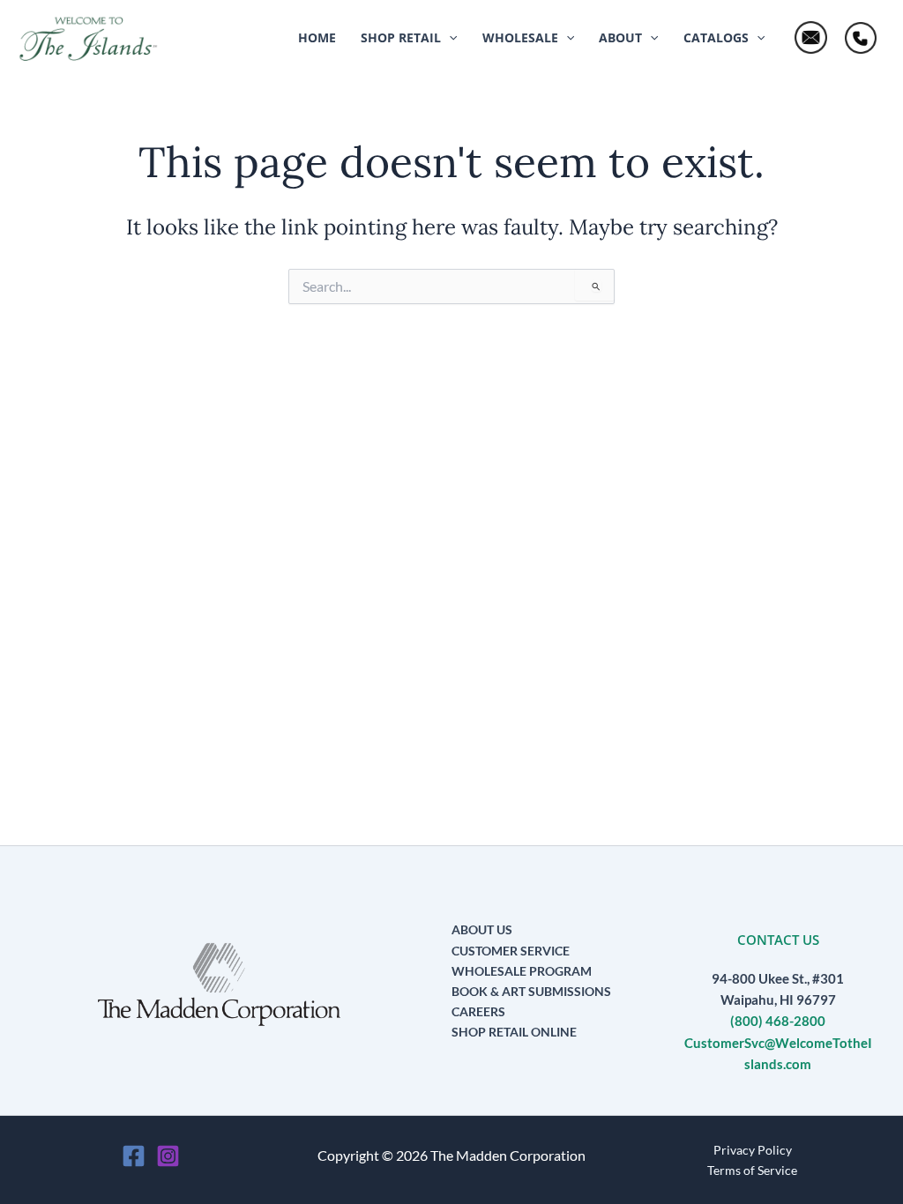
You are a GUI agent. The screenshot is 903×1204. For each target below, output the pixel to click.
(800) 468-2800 (777, 1021)
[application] (449, 38)
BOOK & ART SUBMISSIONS (531, 991)
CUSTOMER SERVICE (511, 950)
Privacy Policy (752, 1149)
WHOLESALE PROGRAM (522, 970)
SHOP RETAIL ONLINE (514, 1031)
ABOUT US (482, 929)
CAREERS (478, 1011)
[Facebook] (134, 1156)
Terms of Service (752, 1170)
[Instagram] (168, 1156)
